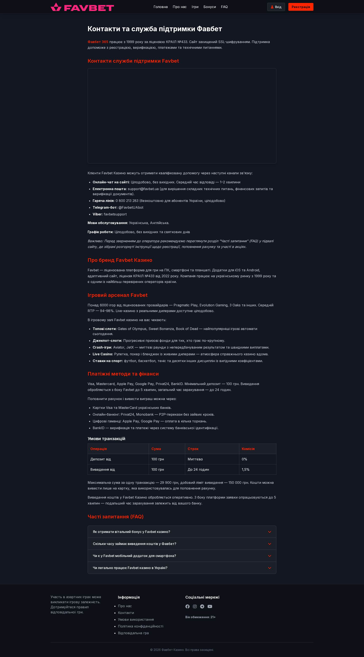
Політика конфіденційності (140, 626)
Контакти (126, 613)
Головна (161, 7)
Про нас (180, 7)
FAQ (224, 7)
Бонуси (209, 7)
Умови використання (136, 619)
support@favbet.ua (143, 189)
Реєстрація (301, 7)
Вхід (278, 7)
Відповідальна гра (133, 633)
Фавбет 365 (98, 42)
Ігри (195, 7)
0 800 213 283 (127, 201)
